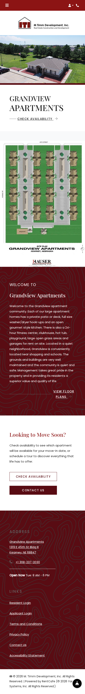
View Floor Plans (63, 394)
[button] (71, 5)
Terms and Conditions (25, 624)
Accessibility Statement (27, 655)
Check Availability (35, 119)
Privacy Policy (19, 634)
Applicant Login (20, 613)
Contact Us (33, 490)
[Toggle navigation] (7, 5)
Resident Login (20, 603)
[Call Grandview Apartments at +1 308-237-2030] (78, 5)
